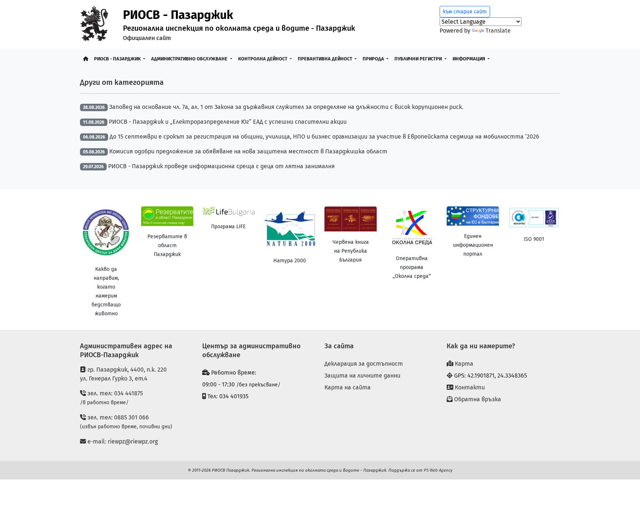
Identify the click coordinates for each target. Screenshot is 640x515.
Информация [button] (469, 59)
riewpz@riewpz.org (133, 441)
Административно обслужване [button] (190, 59)
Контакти (469, 387)
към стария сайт (465, 12)
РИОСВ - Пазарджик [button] (118, 59)
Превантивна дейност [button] (325, 59)
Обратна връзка (477, 399)
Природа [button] (374, 59)
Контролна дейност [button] (263, 59)
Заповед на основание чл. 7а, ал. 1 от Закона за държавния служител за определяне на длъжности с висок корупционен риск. (286, 106)
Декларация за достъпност (363, 363)
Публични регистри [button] (418, 59)
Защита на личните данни (362, 375)
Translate (498, 30)
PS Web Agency (438, 470)
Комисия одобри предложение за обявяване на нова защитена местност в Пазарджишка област (248, 151)
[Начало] (85, 58)
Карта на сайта (347, 387)
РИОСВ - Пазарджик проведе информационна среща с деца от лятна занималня (221, 166)
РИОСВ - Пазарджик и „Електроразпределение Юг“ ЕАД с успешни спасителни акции (228, 121)
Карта (463, 363)
